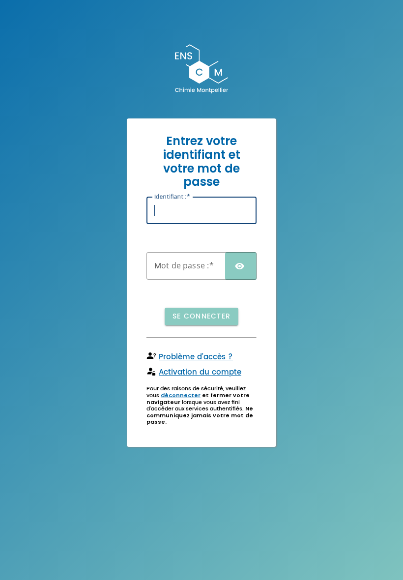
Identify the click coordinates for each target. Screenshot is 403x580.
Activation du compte (200, 372)
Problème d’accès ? (196, 357)
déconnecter (181, 395)
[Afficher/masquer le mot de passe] (241, 266)
